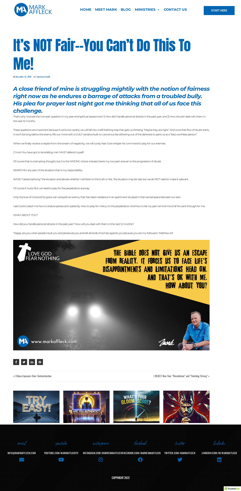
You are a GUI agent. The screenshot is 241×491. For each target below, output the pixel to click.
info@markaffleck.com (22, 453)
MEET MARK (106, 9)
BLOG (126, 9)
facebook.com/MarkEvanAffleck (141, 453)
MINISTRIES (145, 9)
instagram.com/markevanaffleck (102, 453)
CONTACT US (175, 9)
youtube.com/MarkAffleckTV (61, 453)
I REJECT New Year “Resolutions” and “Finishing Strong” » (182, 376)
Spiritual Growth (43, 76)
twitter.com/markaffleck (179, 453)
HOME (85, 9)
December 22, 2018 (23, 76)
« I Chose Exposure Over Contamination (32, 376)
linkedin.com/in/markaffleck (219, 453)
